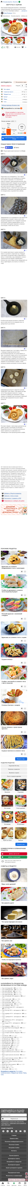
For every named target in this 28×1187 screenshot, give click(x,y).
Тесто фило (7, 89)
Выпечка (7, 792)
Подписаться (14, 1118)
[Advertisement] (14, 64)
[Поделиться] (26, 1177)
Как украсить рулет (8, 903)
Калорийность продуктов (14, 1161)
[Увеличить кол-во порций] (26, 85)
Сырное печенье (7, 659)
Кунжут (6, 96)
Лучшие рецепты (14, 1155)
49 (4, 47)
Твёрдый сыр (7, 94)
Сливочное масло (8, 92)
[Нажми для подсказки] (21, 108)
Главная (14, 1135)
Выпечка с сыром (14, 772)
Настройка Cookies (14, 1147)
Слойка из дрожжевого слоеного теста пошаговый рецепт (12, 590)
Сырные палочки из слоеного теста (13, 750)
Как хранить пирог (7, 978)
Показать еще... (21, 758)
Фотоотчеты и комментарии (14, 1175)
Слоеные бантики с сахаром (11, 705)
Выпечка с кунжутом (14, 769)
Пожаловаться (6, 15)
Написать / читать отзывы (11, 495)
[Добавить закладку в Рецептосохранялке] (22, 47)
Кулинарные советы (14, 1158)
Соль (5, 101)
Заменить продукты (6, 85)
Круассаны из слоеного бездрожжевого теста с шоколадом (13, 567)
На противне (20, 824)
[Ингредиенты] (26, 1173)
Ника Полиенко (8, 13)
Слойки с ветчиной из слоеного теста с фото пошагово (14, 682)
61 (25, 47)
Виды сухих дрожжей (8, 884)
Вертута (20, 840)
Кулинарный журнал (14, 1164)
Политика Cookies (14, 1144)
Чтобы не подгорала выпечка (11, 959)
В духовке (21, 792)
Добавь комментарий (14, 857)
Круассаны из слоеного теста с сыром (14, 637)
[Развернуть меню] (26, 1180)
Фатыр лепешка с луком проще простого (12, 727)
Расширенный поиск (14, 1172)
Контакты (14, 1150)
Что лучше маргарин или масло (12, 922)
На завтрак (7, 824)
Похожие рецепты (15, 15)
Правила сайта (14, 1138)
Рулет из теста (7, 840)
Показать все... (21, 844)
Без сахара (7, 808)
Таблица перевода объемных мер (10, 105)
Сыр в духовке (20, 808)
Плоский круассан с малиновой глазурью (12, 614)
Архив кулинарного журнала (14, 1167)
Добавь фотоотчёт (14, 853)
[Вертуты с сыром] (7, 41)
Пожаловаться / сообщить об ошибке (14, 500)
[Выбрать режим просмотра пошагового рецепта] (25, 175)
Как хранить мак (7, 940)
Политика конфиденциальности (14, 1141)
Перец (5, 99)
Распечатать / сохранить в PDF (12, 498)
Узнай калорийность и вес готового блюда (14, 138)
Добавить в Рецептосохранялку (12, 493)
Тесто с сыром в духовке (14, 776)
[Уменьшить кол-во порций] (26, 87)
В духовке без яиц (14, 765)
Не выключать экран (21, 82)
